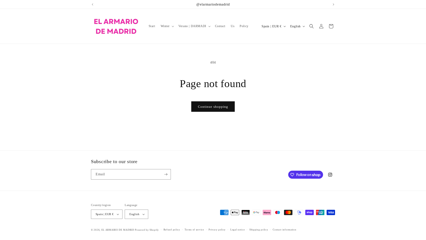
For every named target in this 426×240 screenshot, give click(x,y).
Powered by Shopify (147, 229)
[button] (167, 26)
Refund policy (172, 229)
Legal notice (237, 229)
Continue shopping (213, 106)
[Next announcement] (333, 4)
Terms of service (194, 229)
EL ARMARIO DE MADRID (118, 229)
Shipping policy (258, 229)
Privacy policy (217, 229)
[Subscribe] (166, 174)
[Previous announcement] (92, 4)
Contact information (284, 229)
